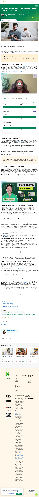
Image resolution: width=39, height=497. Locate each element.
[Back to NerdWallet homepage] (1, 5)
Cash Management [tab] (10, 98)
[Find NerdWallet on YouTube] (27, 398)
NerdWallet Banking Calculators (18, 312)
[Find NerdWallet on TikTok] (32, 398)
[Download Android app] (8, 407)
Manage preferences (11, 493)
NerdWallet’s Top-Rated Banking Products (9, 314)
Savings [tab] (4, 98)
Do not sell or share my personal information (30, 385)
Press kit (16, 390)
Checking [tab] (20, 98)
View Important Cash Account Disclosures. (19, 465)
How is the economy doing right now (9, 307)
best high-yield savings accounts (22, 66)
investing (17, 285)
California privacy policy (30, 380)
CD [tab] (16, 98)
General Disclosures (18, 458)
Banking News (20, 314)
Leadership (17, 375)
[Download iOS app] (8, 401)
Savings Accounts (27, 314)
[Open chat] (36, 494)
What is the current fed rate (7, 301)
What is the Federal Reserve (7, 303)
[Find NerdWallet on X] (25, 398)
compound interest (25, 231)
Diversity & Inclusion (17, 381)
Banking (33, 314)
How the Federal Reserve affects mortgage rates (11, 304)
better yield (24, 282)
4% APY (10, 229)
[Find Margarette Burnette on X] (7, 332)
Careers (16, 376)
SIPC (21, 452)
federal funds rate (27, 59)
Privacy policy (30, 377)
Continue (19, 493)
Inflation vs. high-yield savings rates (17, 268)
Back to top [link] (4, 324)
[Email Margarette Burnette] (9, 332)
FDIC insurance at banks (21, 178)
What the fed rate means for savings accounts (11, 306)
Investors (16, 391)
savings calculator (6, 235)
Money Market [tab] (26, 98)
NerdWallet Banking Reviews (7, 312)
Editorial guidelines (17, 383)
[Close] (37, 489)
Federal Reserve (21, 141)
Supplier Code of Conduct (30, 376)
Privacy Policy (21, 456)
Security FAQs (24, 375)
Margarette (11, 330)
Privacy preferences (30, 382)
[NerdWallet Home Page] (6, 2)
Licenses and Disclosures (18, 415)
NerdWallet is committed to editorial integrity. (9, 41)
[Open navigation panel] (1, 2)
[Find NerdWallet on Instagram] (29, 398)
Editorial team (17, 387)
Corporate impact (17, 379)
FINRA (19, 452)
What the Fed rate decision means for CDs (15, 71)
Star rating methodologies (17, 386)
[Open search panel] (28, 2)
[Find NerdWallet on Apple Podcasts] (31, 398)
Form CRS (18, 455)
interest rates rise (31, 272)
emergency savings (32, 274)
